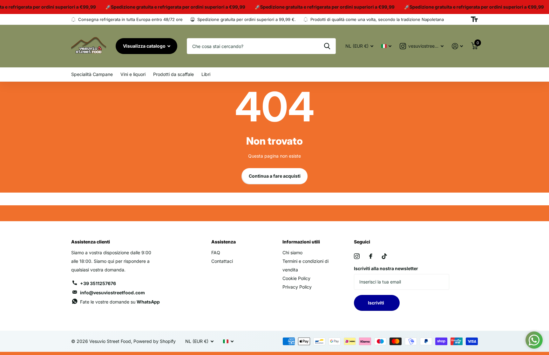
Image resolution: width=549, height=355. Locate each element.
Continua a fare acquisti (275, 176)
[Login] (457, 46)
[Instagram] (357, 256)
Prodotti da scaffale (173, 74)
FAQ (215, 252)
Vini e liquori (133, 74)
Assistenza (223, 241)
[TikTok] (384, 256)
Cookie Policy (296, 278)
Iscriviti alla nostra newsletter (386, 268)
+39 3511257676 (98, 283)
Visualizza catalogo (144, 46)
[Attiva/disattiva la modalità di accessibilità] (474, 19)
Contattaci (222, 261)
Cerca (327, 46)
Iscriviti (377, 302)
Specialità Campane (92, 74)
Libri (205, 74)
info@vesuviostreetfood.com (112, 292)
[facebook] (370, 256)
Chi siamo (292, 252)
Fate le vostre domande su (120, 301)
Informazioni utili (301, 241)
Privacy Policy (297, 287)
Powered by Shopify (154, 341)
